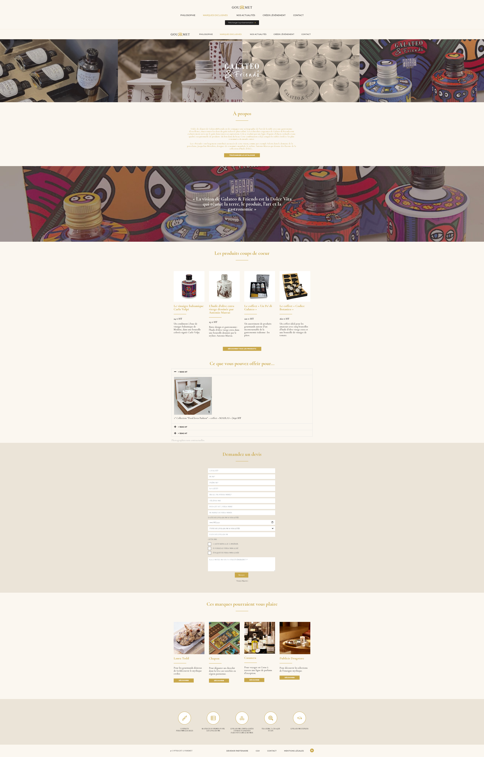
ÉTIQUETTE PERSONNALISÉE (226, 552)
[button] (242, 372)
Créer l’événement (274, 15)
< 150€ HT (182, 427)
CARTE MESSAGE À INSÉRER (225, 544)
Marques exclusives (215, 15)
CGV (258, 751)
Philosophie (187, 15)
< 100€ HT (182, 372)
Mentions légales (294, 751)
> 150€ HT (182, 433)
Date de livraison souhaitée (223, 517)
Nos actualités (245, 15)
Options (212, 539)
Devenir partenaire (237, 751)
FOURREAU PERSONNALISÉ (225, 548)
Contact (298, 15)
